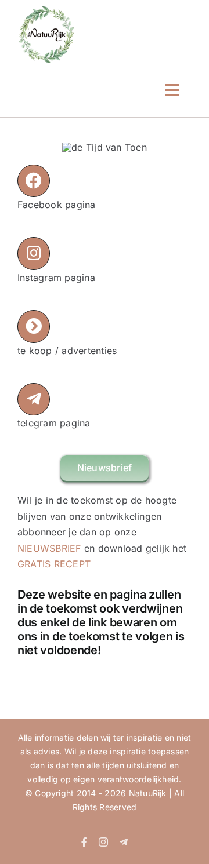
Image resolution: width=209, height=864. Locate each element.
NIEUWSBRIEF (49, 548)
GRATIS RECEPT (54, 564)
